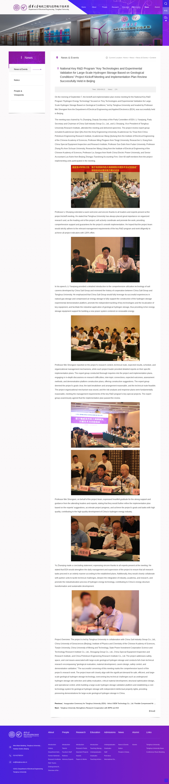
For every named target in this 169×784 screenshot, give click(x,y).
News (132, 58)
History (50, 748)
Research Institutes (54, 759)
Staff (105, 752)
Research (81, 732)
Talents (64, 748)
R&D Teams (52, 763)
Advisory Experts (67, 759)
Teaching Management (98, 748)
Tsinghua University (153, 745)
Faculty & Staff (67, 752)
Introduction (52, 745)
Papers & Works (81, 759)
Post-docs (107, 756)
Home (125, 58)
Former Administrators (55, 756)
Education (95, 732)
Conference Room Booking (155, 752)
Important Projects (82, 752)
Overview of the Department (57, 770)
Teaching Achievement (97, 759)
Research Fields (81, 748)
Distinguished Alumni (55, 767)
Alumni (135, 732)
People (65, 732)
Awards (78, 756)
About (51, 732)
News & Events (20, 69)
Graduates (93, 756)
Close (152, 711)
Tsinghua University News (155, 748)
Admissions (110, 732)
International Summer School (114, 759)
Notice (17, 80)
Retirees (65, 756)
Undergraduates (95, 752)
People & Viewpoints (19, 93)
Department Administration (57, 752)
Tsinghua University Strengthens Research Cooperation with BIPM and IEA (87, 708)
